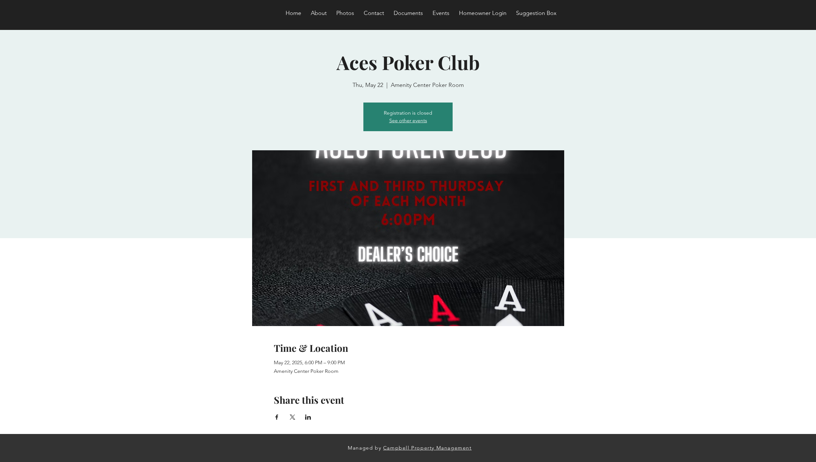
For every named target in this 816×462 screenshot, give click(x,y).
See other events (408, 120)
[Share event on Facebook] (277, 417)
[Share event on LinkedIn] (308, 417)
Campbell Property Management (427, 448)
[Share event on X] (292, 417)
